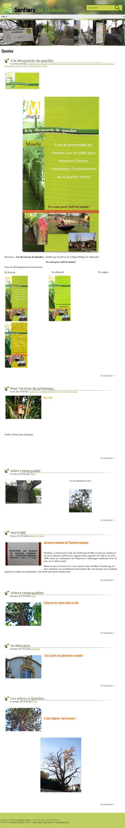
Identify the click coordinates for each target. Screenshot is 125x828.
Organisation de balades (13, 66)
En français (10, 272)
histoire (61, 64)
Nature (111, 64)
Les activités (69, 64)
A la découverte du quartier (32, 61)
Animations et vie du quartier (37, 64)
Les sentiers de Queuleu (22, 820)
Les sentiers (79, 64)
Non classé (73, 392)
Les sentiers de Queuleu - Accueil (96, 64)
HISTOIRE (18, 533)
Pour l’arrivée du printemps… (33, 389)
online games (37, 822)
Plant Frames (47, 822)
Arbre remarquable (25, 471)
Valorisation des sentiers (38, 66)
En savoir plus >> (108, 376)
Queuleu (26, 66)
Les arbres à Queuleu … (28, 699)
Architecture (53, 64)
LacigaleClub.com (62, 822)
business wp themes (17, 822)
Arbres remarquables (27, 593)
